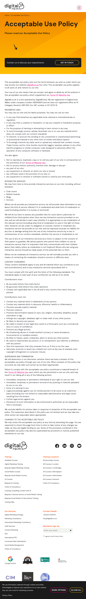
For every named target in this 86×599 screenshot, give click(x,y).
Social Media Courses (12, 472)
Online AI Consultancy (13, 487)
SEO (6, 534)
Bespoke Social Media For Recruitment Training (21, 498)
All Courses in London (51, 464)
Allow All (76, 590)
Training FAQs (9, 502)
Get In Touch (67, 62)
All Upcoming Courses (51, 460)
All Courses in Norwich (51, 479)
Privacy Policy (58, 536)
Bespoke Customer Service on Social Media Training (23, 494)
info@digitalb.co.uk (50, 518)
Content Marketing (11, 530)
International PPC (11, 537)
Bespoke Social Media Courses (16, 475)
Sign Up (70, 530)
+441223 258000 (49, 515)
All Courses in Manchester (52, 475)
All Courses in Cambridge (52, 468)
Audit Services (10, 526)
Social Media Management (14, 545)
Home (7, 15)
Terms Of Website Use (60, 95)
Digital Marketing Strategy (14, 515)
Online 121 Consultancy (51, 483)
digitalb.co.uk (33, 85)
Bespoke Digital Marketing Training (17, 468)
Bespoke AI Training (12, 483)
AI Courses (8, 479)
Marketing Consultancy (13, 518)
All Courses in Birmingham (52, 472)
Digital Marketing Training (14, 464)
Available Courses (11, 460)
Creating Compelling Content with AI (18, 491)
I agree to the (53, 536)
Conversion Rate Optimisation (15, 541)
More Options (59, 590)
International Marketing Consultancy (18, 522)
